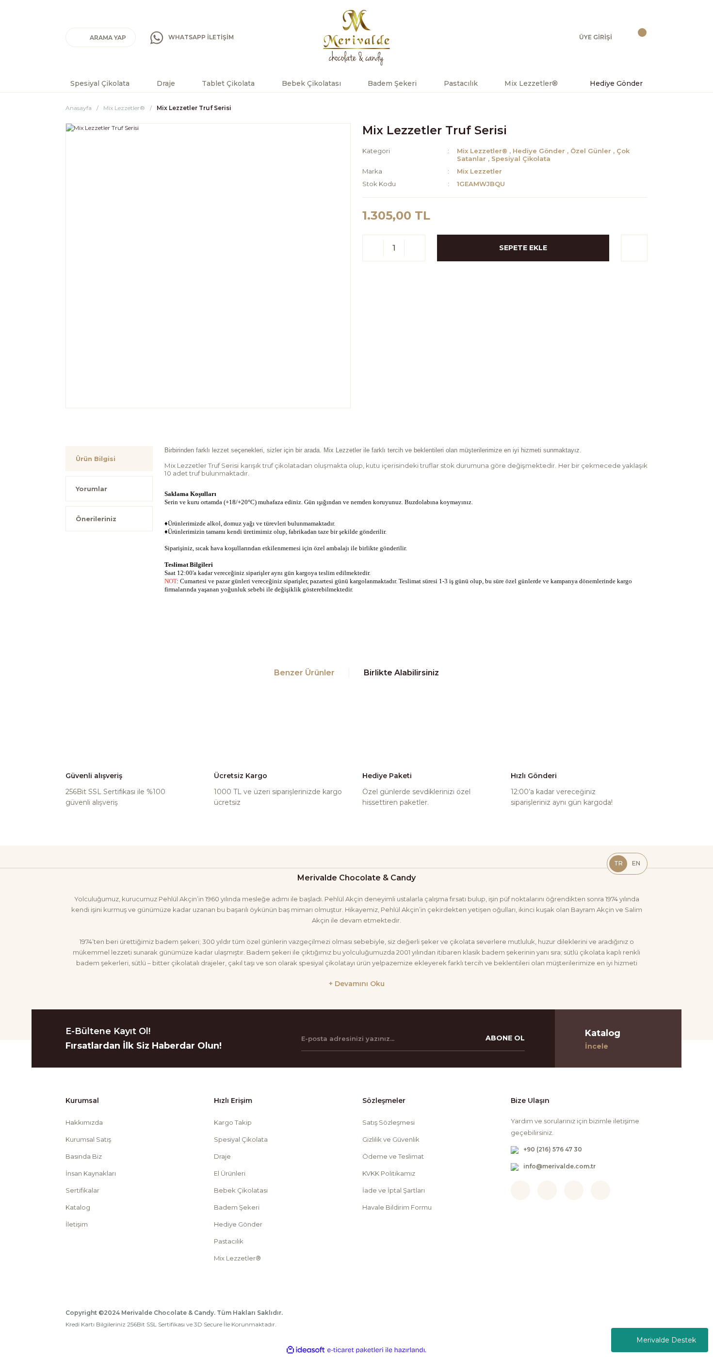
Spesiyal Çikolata (521, 158)
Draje (222, 1156)
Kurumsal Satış (88, 1139)
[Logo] (356, 37)
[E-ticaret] (355, 1350)
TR (618, 863)
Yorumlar (91, 489)
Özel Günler (590, 151)
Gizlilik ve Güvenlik (391, 1139)
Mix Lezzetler (479, 171)
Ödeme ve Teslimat (393, 1156)
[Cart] (636, 37)
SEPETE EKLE (523, 247)
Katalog (77, 1207)
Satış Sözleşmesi (388, 1122)
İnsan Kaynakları (90, 1173)
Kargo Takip (233, 1122)
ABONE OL (505, 1038)
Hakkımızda (84, 1122)
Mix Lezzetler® (482, 151)
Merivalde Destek (666, 1340)
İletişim (76, 1224)
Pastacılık (228, 1241)
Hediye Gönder (539, 151)
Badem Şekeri (236, 1207)
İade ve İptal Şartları (393, 1190)
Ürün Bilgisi (95, 459)
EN (636, 863)
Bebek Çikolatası (241, 1190)
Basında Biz (83, 1156)
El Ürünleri (229, 1173)
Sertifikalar (82, 1190)
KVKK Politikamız (388, 1173)
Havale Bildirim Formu (397, 1207)
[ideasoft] (305, 1350)
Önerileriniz (96, 519)
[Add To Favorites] (634, 248)
